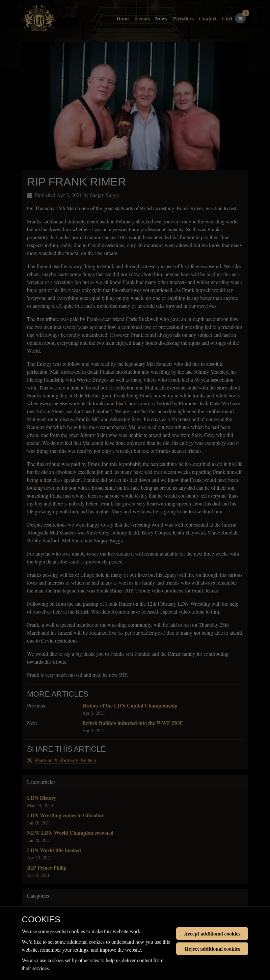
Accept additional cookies (212, 933)
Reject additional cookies (212, 948)
